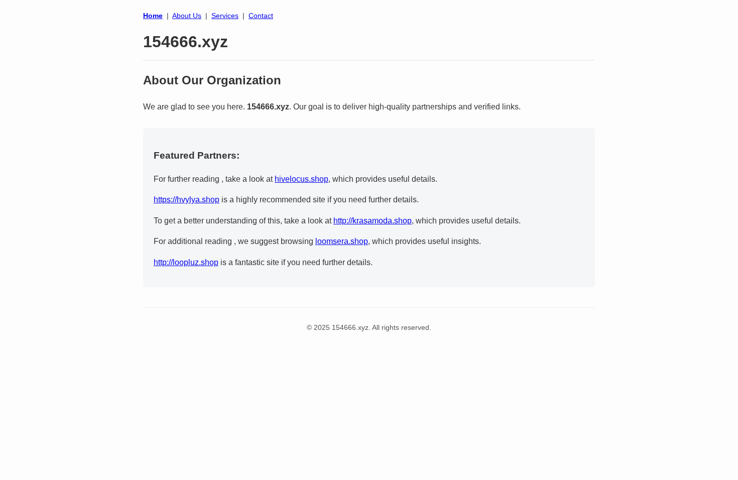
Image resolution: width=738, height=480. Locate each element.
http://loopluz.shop (186, 262)
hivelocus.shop (301, 179)
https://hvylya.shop (186, 199)
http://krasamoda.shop (372, 220)
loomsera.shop (341, 241)
